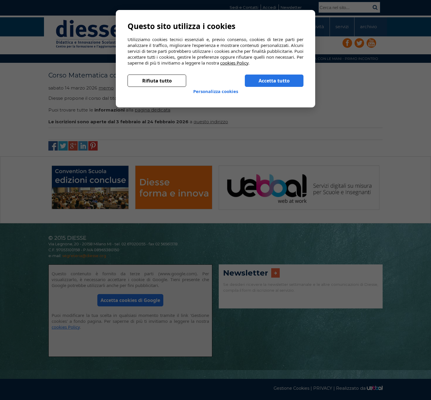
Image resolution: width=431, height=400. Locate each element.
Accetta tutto (274, 76)
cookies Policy (234, 58)
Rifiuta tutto (157, 76)
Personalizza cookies (215, 87)
